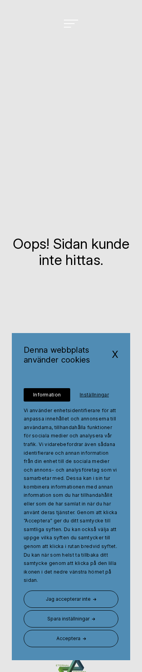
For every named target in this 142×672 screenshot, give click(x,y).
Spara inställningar (68, 619)
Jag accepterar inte (68, 599)
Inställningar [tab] (94, 395)
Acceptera (68, 638)
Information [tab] (47, 395)
